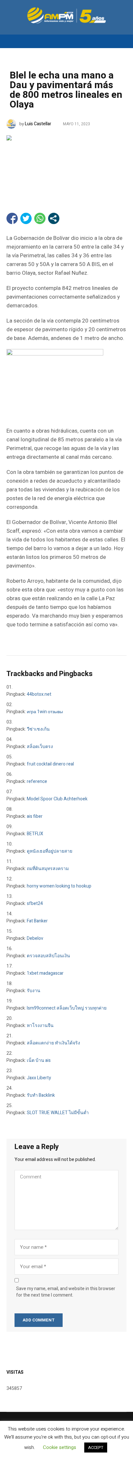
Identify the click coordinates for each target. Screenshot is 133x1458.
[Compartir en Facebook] (12, 218)
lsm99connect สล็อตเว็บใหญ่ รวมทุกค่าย (67, 1008)
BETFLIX (35, 833)
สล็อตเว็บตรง (40, 746)
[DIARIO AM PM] (66, 15)
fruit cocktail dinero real (50, 764)
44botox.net (39, 694)
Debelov (35, 938)
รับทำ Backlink (41, 1095)
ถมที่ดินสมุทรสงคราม (48, 868)
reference (37, 781)
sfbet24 (35, 903)
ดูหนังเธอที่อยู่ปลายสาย (49, 851)
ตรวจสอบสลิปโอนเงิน (48, 955)
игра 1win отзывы (45, 711)
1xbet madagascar (45, 973)
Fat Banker (37, 921)
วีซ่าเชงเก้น (38, 729)
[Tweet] (26, 218)
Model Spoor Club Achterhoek (57, 799)
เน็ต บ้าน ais (39, 1060)
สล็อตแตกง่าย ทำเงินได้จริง (53, 1043)
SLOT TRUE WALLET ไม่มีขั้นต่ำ (58, 1112)
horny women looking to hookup (59, 886)
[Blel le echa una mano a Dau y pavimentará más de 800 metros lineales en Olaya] (66, 164)
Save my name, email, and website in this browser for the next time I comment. (65, 1292)
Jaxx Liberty (39, 1077)
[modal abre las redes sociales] (53, 218)
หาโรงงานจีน (40, 1025)
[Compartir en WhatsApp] (40, 218)
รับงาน (33, 990)
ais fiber (35, 816)
